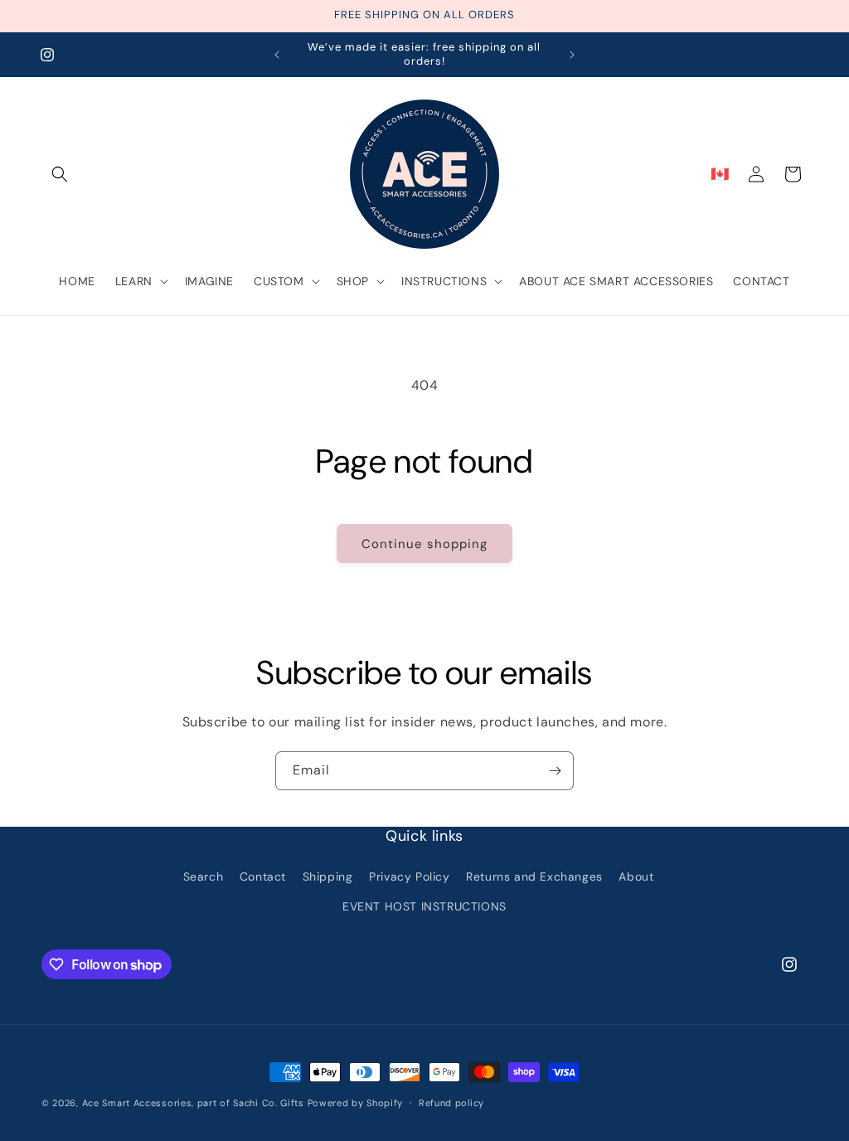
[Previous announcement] (277, 54)
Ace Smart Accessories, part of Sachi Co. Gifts (193, 1103)
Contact (263, 876)
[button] (59, 174)
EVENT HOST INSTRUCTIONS (424, 906)
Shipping (328, 876)
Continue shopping (424, 544)
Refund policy (451, 1103)
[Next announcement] (572, 54)
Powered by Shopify (356, 1103)
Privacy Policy (409, 876)
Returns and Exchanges (534, 876)
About (636, 876)
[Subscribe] (554, 770)
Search (203, 876)
